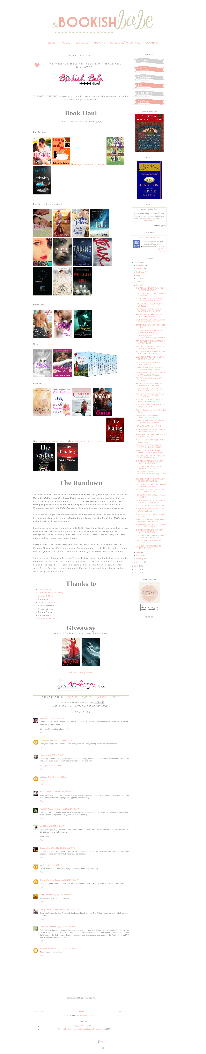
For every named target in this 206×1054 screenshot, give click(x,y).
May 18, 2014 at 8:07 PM (52, 865)
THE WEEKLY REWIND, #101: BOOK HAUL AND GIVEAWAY (150, 289)
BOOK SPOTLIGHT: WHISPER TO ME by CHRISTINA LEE (150, 436)
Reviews (65, 42)
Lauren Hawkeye (46, 618)
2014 (136, 263)
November (140, 265)
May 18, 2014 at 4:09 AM (56, 718)
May (137, 285)
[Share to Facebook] (103, 702)
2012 (136, 570)
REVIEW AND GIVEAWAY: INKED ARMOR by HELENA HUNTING (149, 446)
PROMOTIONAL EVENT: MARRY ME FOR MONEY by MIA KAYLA (150, 422)
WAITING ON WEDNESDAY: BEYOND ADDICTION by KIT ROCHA (150, 321)
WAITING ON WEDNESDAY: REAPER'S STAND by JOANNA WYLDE (151, 374)
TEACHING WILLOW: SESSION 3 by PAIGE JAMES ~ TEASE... (150, 491)
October (139, 269)
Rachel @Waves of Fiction (50, 809)
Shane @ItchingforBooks (50, 880)
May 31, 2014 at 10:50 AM (67, 949)
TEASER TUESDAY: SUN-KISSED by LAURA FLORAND (150, 510)
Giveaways (82, 42)
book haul (68, 706)
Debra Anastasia (149, 221)
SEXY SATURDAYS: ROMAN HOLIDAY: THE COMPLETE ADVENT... (151, 353)
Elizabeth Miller (46, 596)
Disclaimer (152, 42)
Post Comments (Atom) (86, 1015)
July (137, 279)
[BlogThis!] (97, 702)
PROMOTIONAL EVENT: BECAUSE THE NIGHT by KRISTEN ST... (149, 390)
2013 (136, 566)
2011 (136, 573)
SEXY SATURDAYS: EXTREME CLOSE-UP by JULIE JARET (151, 406)
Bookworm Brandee (48, 927)
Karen (42, 755)
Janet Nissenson (46, 602)
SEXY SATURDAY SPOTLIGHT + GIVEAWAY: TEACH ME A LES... (149, 467)
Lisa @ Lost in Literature (49, 910)
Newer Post (39, 1012)
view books (162, 252)
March (138, 556)
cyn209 (43, 826)
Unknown (76, 702)
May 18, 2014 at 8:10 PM (70, 880)
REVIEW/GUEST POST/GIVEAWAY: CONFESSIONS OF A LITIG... (149, 385)
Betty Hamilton (46, 895)
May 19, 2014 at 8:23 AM (69, 910)
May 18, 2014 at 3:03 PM (56, 826)
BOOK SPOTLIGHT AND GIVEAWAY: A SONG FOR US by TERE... (150, 480)
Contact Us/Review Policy (125, 42)
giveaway (80, 706)
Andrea (144, 241)
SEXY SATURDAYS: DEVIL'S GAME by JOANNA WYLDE (151, 294)
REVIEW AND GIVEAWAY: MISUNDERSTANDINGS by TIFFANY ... (151, 474)
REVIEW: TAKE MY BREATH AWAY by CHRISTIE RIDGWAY (150, 316)
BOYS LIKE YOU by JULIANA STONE (150, 506)
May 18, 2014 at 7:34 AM (55, 755)
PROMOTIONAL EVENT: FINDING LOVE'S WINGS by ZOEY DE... (149, 369)
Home (51, 42)
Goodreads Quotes (159, 225)
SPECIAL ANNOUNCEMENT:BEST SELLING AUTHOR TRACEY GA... (150, 452)
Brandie (43, 718)
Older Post (123, 1012)
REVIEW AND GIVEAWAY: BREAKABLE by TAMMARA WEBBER (151, 485)
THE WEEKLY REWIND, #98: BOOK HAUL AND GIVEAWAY (149, 462)
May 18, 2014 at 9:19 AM (71, 809)
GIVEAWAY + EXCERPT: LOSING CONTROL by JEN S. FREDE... (149, 310)
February (139, 559)
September (140, 272)
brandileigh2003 (46, 740)
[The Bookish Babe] (149, 603)
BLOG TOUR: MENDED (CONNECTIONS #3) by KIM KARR (150, 337)
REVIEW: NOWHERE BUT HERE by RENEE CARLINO (149, 363)
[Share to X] (100, 702)
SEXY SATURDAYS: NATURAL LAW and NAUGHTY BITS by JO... (150, 536)
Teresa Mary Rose (47, 792)
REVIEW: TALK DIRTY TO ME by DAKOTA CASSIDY (148, 542)
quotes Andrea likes (149, 209)
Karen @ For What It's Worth (50, 766)
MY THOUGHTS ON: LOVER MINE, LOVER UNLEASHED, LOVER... (149, 300)
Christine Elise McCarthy (50, 592)
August (139, 275)
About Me (99, 42)
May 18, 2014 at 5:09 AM (63, 740)
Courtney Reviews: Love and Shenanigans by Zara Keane (80, 1029)
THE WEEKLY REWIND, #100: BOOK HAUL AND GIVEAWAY (150, 347)
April (138, 552)
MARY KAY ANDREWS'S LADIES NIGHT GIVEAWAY (148, 547)
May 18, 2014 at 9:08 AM (64, 792)
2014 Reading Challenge (149, 237)
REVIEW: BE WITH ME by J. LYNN (149, 426)
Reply (42, 733)
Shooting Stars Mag (47, 848)
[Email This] (95, 702)
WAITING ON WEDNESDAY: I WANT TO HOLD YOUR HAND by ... (151, 430)
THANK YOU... (79, 1026)
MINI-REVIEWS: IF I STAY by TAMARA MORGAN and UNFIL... (150, 457)
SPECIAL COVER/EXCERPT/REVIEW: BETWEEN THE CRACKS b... (150, 521)
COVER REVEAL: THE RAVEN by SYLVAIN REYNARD (149, 331)
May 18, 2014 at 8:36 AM (57, 777)
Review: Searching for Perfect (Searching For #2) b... (147, 416)
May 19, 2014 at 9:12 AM (66, 927)
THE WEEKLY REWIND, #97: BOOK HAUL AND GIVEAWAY (149, 531)
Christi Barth (44, 589)
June (138, 282)
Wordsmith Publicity (48, 949)
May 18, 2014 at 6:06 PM (65, 848)
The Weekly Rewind (98, 706)
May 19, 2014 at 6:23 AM (62, 895)
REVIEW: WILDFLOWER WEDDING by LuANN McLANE (151, 342)
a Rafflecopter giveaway (81, 672)
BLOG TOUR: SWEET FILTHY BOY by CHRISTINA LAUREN (150, 358)
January (139, 562)
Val (41, 865)
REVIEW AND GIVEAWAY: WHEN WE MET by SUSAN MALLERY (150, 395)
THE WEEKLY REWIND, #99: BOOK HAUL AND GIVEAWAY (149, 400)
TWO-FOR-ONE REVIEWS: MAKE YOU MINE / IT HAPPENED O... (151, 526)
